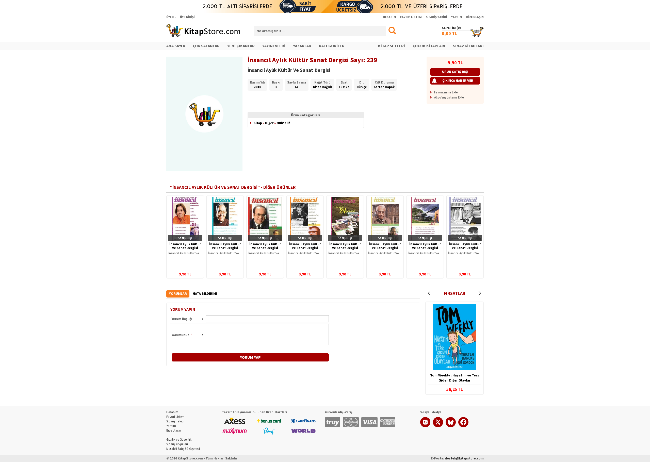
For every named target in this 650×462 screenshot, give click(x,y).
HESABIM (389, 17)
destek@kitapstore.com (464, 458)
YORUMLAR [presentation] (178, 293)
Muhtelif (283, 123)
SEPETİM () (451, 27)
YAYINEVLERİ (273, 46)
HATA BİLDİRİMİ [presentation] (205, 293)
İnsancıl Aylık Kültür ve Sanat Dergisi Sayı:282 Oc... (265, 248)
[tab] (177, 294)
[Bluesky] (451, 426)
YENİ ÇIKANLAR (241, 46)
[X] (438, 426)
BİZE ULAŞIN (475, 17)
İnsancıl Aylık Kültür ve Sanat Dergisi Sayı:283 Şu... (225, 248)
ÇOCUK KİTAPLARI (429, 46)
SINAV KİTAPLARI (468, 46)
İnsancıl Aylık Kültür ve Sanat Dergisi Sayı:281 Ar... (305, 248)
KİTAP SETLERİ (391, 46)
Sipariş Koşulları (177, 444)
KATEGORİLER (332, 46)
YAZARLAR (302, 46)
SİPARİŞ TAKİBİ (436, 17)
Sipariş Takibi (175, 421)
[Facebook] (463, 426)
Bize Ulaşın (173, 430)
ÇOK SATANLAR (206, 46)
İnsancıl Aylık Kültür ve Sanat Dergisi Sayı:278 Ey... (425, 248)
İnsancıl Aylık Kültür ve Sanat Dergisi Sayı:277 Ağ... (465, 248)
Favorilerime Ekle (446, 92)
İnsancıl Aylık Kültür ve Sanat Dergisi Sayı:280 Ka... (345, 248)
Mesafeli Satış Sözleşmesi (183, 449)
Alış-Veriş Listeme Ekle (449, 97)
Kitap (258, 123)
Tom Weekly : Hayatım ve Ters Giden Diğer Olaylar (454, 378)
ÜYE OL (171, 17)
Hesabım (172, 412)
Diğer (269, 123)
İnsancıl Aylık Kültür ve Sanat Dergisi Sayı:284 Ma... (185, 248)
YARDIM (456, 17)
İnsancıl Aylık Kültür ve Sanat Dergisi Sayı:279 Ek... (385, 248)
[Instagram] (425, 426)
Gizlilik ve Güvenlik (178, 439)
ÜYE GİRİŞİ (187, 17)
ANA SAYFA (175, 46)
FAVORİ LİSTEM (411, 17)
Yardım (171, 426)
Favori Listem (175, 417)
